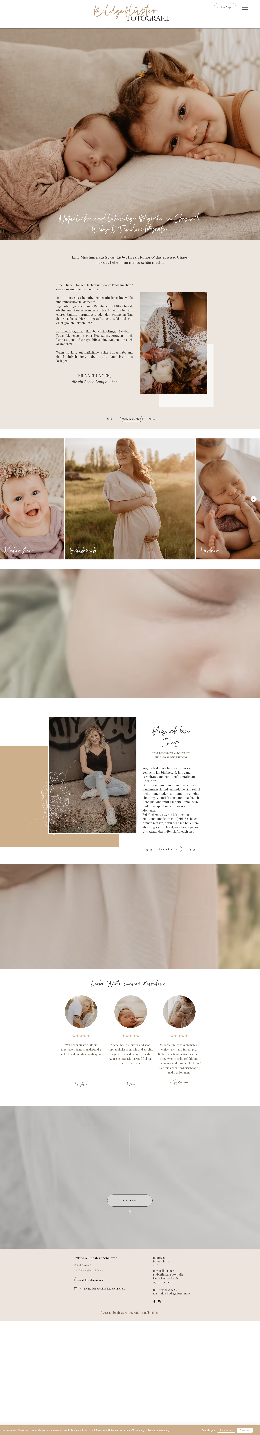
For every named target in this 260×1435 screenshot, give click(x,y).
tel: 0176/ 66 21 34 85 (164, 1289)
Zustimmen (245, 1430)
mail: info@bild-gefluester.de (171, 1293)
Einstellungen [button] (208, 1430)
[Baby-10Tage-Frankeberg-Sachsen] (124, 237)
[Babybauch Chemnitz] (128, 237)
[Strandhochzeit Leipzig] (139, 237)
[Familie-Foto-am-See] (131, 237)
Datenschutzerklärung (158, 1430)
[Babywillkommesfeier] (142, 237)
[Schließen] (256, 1430)
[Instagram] (159, 1302)
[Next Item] (254, 499)
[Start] (244, 7)
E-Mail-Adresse (82, 1265)
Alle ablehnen (226, 1430)
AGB (155, 1265)
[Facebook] (154, 1302)
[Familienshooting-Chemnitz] (121, 237)
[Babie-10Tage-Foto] (135, 237)
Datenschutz (161, 1261)
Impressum (160, 1257)
